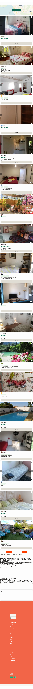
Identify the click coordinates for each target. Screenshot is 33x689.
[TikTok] (13, 674)
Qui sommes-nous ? (12, 658)
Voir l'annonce (16, 43)
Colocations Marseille (12, 605)
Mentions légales (12, 643)
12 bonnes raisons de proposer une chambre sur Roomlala (15, 669)
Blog (10, 635)
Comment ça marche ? (12, 660)
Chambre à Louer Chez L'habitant (7, 336)
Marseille (2, 485)
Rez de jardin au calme (4, 69)
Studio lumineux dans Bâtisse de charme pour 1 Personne (8, 158)
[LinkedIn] (15, 674)
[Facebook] (10, 674)
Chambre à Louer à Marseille (7, 99)
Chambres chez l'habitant (13, 622)
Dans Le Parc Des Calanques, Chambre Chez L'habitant (11, 366)
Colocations (11, 624)
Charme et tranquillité (4, 544)
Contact (11, 656)
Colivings (11, 626)
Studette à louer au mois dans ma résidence (6, 455)
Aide (10, 654)
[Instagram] (12, 674)
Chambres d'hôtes (12, 628)
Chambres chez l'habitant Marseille (14, 603)
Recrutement (11, 637)
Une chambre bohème (4, 396)
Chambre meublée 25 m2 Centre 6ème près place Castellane (9, 277)
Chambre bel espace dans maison (5, 247)
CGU (10, 645)
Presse (11, 639)
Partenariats (11, 641)
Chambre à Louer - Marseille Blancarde (8, 188)
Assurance (11, 662)
